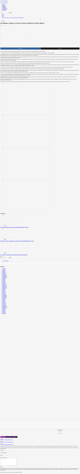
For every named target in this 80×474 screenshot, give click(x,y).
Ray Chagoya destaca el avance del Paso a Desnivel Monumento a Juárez (14, 227)
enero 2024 (4, 294)
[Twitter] (3, 259)
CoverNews (15, 472)
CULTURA (4, 7)
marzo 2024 (4, 292)
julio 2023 (3, 299)
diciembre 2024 (4, 285)
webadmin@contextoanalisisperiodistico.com (7, 444)
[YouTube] (5, 259)
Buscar (1, 256)
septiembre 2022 (4, 307)
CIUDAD (3, 5)
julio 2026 (3, 269)
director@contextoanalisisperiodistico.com (6, 439)
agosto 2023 (4, 298)
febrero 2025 (4, 283)
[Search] (0, 11)
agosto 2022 (4, 308)
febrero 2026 (4, 273)
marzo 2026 (4, 272)
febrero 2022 (4, 313)
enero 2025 (4, 284)
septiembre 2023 (4, 297)
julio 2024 (3, 289)
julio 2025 (3, 279)
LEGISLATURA (4, 8)
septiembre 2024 (4, 287)
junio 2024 (3, 290)
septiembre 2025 (4, 277)
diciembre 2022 (4, 305)
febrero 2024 (4, 293)
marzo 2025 (4, 282)
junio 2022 (3, 310)
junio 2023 (3, 300)
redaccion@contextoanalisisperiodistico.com (6, 442)
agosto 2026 (4, 268)
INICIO (3, 4)
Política (5, 225)
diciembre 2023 (4, 295)
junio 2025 (3, 280)
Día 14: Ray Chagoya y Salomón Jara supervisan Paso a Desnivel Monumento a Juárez (17, 241)
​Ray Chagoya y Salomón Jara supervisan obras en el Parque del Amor (13, 254)
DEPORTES (4, 10)
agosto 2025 (4, 278)
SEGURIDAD (4, 9)
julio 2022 (3, 309)
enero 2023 (4, 304)
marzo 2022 (4, 312)
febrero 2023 (4, 303)
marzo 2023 (4, 302)
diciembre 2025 (4, 275)
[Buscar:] (4, 12)
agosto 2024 (4, 288)
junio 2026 (3, 270)
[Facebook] (1, 259)
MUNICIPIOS (4, 6)
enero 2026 (4, 274)
